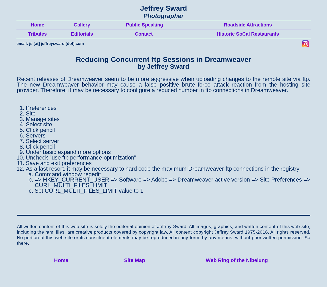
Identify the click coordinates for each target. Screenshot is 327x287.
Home (61, 260)
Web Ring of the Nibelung (237, 260)
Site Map (134, 260)
